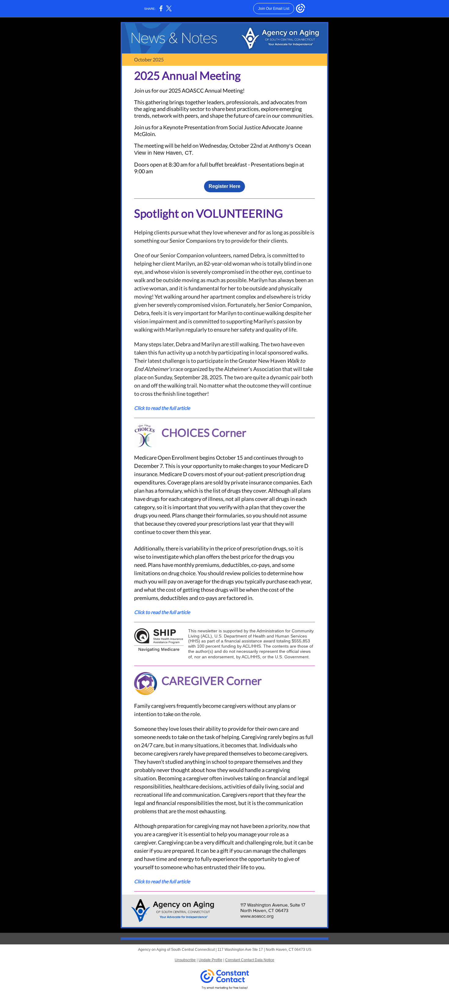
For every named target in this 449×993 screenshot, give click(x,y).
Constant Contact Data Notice (249, 960)
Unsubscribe (185, 960)
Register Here (224, 186)
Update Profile (210, 960)
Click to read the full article (162, 408)
